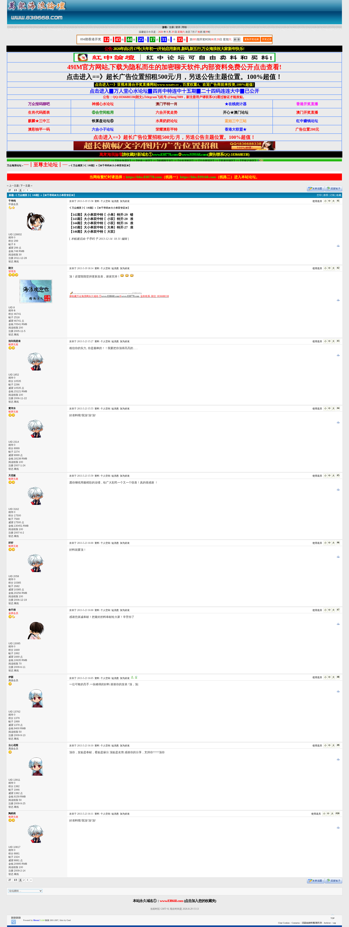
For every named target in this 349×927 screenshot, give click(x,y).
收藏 (338, 195)
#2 (338, 268)
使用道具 (317, 201)
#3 (338, 341)
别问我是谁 (14, 341)
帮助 (184, 27)
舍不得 (12, 609)
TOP (332, 918)
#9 (338, 745)
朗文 (10, 268)
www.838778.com (130, 296)
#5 (338, 475)
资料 (97, 201)
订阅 (332, 195)
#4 (338, 408)
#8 (338, 677)
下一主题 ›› (26, 185)
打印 (319, 195)
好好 (10, 542)
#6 (338, 542)
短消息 (115, 201)
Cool (69, 920)
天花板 (12, 475)
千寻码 (12, 200)
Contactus (296, 923)
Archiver (327, 923)
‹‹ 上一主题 (13, 185)
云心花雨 (13, 745)
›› (31, 190)
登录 (178, 27)
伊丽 (10, 677)
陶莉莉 (12, 813)
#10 (337, 813)
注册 (171, 27)
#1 (338, 200)
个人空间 (105, 201)
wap (334, 923)
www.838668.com (110, 296)
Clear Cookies (284, 923)
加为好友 (125, 201)
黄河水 (12, 408)
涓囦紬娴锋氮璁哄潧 (312, 923)
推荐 (325, 195)
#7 (338, 609)
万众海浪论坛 (14, 165)
